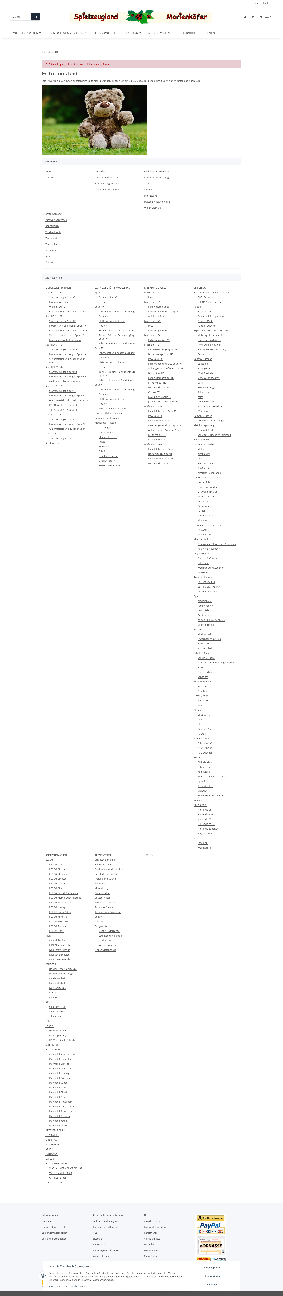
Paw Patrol (203, 700)
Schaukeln (203, 392)
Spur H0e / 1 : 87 (54, 344)
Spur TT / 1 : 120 (54, 386)
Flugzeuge (104, 427)
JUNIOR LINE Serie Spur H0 (163, 401)
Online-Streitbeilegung (156, 171)
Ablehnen (212, 1284)
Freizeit (53, 992)
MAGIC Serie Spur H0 (159, 396)
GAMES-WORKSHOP (56, 1163)
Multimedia (200, 804)
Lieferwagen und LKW (160, 330)
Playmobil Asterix (58, 1120)
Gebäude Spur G (108, 297)
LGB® (48, 1021)
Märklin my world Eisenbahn (65, 339)
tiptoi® (201, 781)
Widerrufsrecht (152, 207)
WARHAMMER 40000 (60, 1172)
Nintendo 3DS (205, 814)
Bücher (198, 757)
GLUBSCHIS (204, 714)
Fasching (202, 842)
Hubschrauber (107, 432)
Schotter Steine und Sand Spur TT (117, 380)
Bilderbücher (205, 762)
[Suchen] (35, 16)
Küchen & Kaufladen (209, 548)
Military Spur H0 (157, 382)
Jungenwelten (201, 553)
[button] (245, 16)
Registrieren (52, 225)
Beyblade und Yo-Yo (106, 874)
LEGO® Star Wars (58, 921)
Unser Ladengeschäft (106, 177)
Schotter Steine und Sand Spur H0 (117, 343)
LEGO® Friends (57, 883)
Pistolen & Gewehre (208, 558)
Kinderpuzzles (205, 634)
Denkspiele (204, 615)
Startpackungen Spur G (62, 297)
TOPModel (100, 883)
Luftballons (105, 940)
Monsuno (203, 520)
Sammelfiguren (206, 515)
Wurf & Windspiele (208, 373)
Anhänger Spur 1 (157, 316)
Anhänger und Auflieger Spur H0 (166, 368)
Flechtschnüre (205, 463)
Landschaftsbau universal (109, 413)
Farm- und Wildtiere (209, 487)
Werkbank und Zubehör (211, 567)
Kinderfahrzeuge (203, 681)
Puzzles (198, 629)
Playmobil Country (59, 1073)
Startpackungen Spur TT (62, 390)
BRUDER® (50, 964)
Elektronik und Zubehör (112, 320)
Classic (201, 724)
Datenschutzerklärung (76, 1286)
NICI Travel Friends (59, 959)
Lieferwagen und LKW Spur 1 (164, 311)
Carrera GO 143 (206, 581)
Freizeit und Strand (105, 878)
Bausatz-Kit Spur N (158, 463)
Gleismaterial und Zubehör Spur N (68, 428)
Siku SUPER (55, 1016)
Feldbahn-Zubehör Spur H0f (64, 381)
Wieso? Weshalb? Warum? (212, 776)
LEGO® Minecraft (58, 916)
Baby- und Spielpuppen (211, 316)
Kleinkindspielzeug (204, 425)
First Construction (108, 455)
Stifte (200, 667)
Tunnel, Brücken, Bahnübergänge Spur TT (117, 373)
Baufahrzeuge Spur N (160, 453)
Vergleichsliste (53, 231)
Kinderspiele (205, 600)
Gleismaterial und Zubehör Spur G (68, 311)
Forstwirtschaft (57, 983)
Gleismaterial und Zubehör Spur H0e (67, 360)
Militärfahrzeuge (108, 436)
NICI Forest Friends (59, 949)
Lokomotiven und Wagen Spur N (67, 424)
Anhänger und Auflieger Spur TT (166, 430)
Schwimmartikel (206, 401)
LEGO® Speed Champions (63, 892)
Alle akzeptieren (212, 1267)
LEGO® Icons (56, 930)
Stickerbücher (205, 785)
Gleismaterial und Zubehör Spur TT (68, 400)
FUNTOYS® (51, 1153)
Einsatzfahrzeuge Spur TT (162, 411)
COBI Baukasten (206, 297)
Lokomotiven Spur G (60, 302)
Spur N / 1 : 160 (53, 414)
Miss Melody (102, 888)
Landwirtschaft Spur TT (161, 420)
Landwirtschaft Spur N (160, 458)
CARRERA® (51, 1139)
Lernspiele (203, 610)
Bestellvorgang (53, 213)
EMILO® (49, 1158)
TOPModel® (52, 1134)
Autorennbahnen (203, 577)
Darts (201, 382)
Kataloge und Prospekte (108, 418)
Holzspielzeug (201, 439)
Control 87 (154, 392)
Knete (201, 458)
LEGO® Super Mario (60, 902)
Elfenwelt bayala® (208, 491)
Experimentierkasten (209, 339)
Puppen (198, 306)
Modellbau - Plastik (105, 422)
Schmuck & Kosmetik (106, 902)
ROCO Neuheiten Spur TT (63, 405)
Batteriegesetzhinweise (157, 201)
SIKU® (48, 1002)
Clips (200, 719)
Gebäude (104, 316)
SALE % (149, 855)
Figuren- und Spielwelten (207, 477)
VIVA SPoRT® (52, 1144)
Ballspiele (203, 363)
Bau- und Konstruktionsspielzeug (212, 292)
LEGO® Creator (57, 878)
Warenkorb (51, 238)
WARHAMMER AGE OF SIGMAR (66, 1168)
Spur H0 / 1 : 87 (53, 316)
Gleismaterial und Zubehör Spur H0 (68, 330)
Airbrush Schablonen (209, 472)
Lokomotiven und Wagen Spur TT (67, 395)
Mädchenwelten (202, 539)
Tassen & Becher (104, 907)
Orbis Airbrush (107, 460)
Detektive (203, 354)
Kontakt (267, 3)
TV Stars (202, 733)
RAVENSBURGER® (55, 1130)
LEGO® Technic (57, 926)
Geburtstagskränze (109, 930)
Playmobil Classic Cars (61, 1125)
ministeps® (204, 771)
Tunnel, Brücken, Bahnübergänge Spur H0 (117, 337)
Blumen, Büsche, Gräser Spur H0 (116, 330)
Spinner (99, 916)
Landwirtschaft (57, 978)
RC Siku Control (206, 534)
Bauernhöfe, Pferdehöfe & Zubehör (217, 543)
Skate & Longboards (208, 377)
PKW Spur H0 (155, 358)
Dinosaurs (203, 506)
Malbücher (204, 790)
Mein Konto (51, 250)
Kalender (199, 800)
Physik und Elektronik (209, 344)
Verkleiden (199, 838)
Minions (202, 705)
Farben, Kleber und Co (111, 465)
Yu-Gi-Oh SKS (205, 748)
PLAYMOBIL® (52, 1049)
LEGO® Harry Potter (60, 911)
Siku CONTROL (57, 1006)
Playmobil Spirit (57, 1087)
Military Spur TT (157, 434)
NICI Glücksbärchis (59, 945)
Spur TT (99, 348)
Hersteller (100, 171)
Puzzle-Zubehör (206, 648)
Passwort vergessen (56, 219)
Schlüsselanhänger (105, 859)
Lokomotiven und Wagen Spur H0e (68, 354)
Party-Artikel (101, 926)
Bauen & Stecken (207, 430)
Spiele (197, 596)
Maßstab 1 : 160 (153, 444)
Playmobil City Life (59, 1063)
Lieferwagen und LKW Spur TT (164, 425)
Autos (102, 441)
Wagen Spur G (57, 306)
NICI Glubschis (57, 940)
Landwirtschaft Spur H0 (161, 377)
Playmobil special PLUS (61, 1106)
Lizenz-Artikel (201, 695)
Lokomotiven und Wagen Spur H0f (68, 376)
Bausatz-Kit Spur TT (159, 439)
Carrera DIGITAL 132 (209, 591)
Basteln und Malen (204, 444)
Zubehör (202, 691)
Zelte (200, 396)
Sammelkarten (202, 738)
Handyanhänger (104, 864)
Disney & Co (204, 729)
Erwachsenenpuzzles (209, 638)
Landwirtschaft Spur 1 (160, 306)
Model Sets (105, 446)
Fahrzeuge (203, 562)
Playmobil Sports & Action (63, 1054)
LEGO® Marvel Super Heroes (65, 897)
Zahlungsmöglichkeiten (107, 183)
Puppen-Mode (205, 320)
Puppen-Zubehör (207, 325)
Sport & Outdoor (203, 358)
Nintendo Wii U (206, 823)
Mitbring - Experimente (210, 335)
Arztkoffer (203, 572)
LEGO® (49, 859)
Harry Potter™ (205, 501)
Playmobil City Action (60, 1068)
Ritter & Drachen (207, 496)
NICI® (48, 935)
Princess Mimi (102, 892)
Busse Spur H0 (156, 373)
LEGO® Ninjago (57, 907)
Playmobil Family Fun (60, 1059)
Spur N (99, 384)
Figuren (103, 302)
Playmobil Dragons (59, 1078)
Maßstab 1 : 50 (152, 335)
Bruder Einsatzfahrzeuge (63, 968)
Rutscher (203, 686)
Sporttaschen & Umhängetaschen (216, 662)
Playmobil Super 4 (59, 1082)
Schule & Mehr (202, 653)
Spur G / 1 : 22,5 (54, 292)
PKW (150, 297)
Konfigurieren (212, 1276)
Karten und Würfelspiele (211, 619)
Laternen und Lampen (111, 935)
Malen (201, 449)
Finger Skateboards (105, 949)
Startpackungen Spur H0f (63, 371)
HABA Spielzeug (58, 1035)
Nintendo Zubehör (208, 828)
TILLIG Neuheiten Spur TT (63, 409)
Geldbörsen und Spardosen (110, 869)
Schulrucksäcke (206, 657)
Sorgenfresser (102, 897)
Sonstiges (203, 676)
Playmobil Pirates (58, 1097)
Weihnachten (205, 847)
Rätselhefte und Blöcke (210, 795)
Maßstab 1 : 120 (153, 406)
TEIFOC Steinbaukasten (210, 302)
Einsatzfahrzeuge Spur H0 (162, 349)
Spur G (98, 292)
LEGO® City (55, 888)
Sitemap (148, 189)
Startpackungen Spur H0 (62, 320)
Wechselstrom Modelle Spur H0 (66, 335)
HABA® (49, 1025)
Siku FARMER (56, 1011)
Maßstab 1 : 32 (152, 302)
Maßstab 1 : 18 (152, 292)
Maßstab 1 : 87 (152, 344)
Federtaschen (205, 672)
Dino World (101, 921)
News (255, 3)
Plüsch (197, 710)
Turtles (201, 510)
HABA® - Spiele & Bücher (63, 1040)
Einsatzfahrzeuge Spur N (162, 449)
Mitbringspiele (206, 624)
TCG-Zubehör (205, 752)
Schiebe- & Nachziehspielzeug (214, 434)
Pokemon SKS (205, 743)
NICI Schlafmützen (59, 954)
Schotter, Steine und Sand (113, 408)
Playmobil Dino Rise (60, 1092)
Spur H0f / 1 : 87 (54, 367)
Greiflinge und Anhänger (211, 420)
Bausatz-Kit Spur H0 (159, 387)
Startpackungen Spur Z (62, 438)
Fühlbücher (204, 767)
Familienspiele (206, 605)
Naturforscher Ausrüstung (212, 349)
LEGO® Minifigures (59, 874)
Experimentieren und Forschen (211, 330)
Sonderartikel (52, 443)
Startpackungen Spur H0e (63, 349)
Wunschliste (52, 244)
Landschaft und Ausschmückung (117, 311)
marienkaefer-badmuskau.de (184, 80)
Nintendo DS (205, 809)
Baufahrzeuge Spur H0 (160, 354)
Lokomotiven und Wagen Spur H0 (67, 325)
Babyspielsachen (203, 415)
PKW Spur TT (155, 415)
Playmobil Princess (59, 1115)
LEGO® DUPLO (57, 864)
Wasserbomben (107, 945)
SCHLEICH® (51, 1044)
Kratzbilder (204, 453)
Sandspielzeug (206, 387)
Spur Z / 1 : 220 (53, 433)
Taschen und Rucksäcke (108, 911)
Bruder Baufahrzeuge (61, 973)
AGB (146, 183)
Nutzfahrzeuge (57, 987)
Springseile (204, 368)
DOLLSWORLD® (54, 1182)
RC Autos (203, 529)
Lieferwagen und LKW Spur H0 (165, 363)
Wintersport (204, 411)
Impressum (54, 1286)
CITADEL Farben (58, 1177)
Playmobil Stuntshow (60, 1111)
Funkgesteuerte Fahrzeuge (208, 525)
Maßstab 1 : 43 (152, 320)
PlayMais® (203, 468)
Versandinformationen (107, 189)
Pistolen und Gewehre (210, 406)
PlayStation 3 (205, 833)
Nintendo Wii (205, 819)
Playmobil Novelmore (61, 1101)
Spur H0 (99, 306)
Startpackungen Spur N (62, 419)
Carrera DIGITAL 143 (209, 586)
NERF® (49, 1149)
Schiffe (102, 451)
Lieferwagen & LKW (158, 339)
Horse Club (204, 482)
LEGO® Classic (57, 869)
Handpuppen (205, 311)
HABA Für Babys (58, 1030)
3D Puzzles (203, 643)
